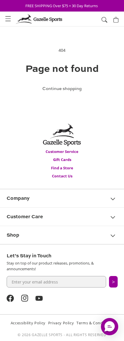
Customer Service (62, 151)
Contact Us (62, 176)
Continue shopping (62, 88)
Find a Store (62, 167)
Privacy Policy (61, 322)
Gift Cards (62, 159)
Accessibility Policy (28, 322)
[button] (8, 19)
